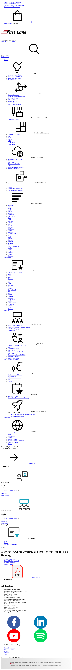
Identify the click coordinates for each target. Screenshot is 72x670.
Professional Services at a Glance (17, 345)
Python (10, 187)
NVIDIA (10, 243)
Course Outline (8, 564)
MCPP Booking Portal (17, 416)
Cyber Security (12, 350)
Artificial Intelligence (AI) (15, 159)
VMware (10, 256)
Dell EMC (11, 227)
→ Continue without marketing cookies (51, 665)
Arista (9, 207)
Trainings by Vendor (13, 95)
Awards (10, 434)
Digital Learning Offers (14, 104)
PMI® (9, 141)
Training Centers (12, 103)
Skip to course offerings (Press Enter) (14, 5)
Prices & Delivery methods (11, 561)
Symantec (10, 252)
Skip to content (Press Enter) (12, 7)
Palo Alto (10, 298)
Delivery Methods (13, 101)
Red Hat (10, 248)
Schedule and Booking (10, 562)
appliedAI (10, 205)
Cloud (9, 161)
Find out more (31, 463)
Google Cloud (12, 233)
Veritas (10, 254)
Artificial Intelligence (13, 348)
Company (7, 417)
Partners (10, 437)
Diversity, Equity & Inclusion (16, 440)
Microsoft (10, 241)
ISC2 (9, 237)
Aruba (9, 208)
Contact (13, 41)
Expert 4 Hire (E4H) (13, 358)
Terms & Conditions (9, 648)
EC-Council (11, 229)
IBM (9, 235)
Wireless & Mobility (13, 168)
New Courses (11, 99)
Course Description (9, 559)
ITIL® (9, 137)
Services (6, 310)
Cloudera (10, 221)
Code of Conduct (12, 439)
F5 (8, 287)
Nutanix (10, 245)
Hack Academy (12, 79)
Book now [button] (4, 493)
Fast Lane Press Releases (15, 375)
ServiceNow (11, 304)
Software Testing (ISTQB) (15, 190)
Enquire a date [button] (5, 495)
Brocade (10, 213)
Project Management (13, 119)
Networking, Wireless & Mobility (17, 355)
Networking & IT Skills (14, 78)
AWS (9, 210)
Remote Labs (11, 330)
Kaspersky (11, 240)
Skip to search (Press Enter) (11, 3)
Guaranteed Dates (13, 98)
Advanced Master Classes (15, 75)
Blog (9, 379)
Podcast (10, 381)
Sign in (6, 654)
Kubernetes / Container (14, 164)
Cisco (9, 218)
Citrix (9, 219)
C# (8, 185)
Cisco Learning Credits (10, 490)
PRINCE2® (11, 142)
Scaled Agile (11, 144)
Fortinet (10, 230)
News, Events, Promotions (11, 359)
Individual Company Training (16, 329)
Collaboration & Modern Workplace (18, 352)
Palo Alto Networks (13, 246)
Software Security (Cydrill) (15, 188)
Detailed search (5, 57)
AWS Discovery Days (14, 396)
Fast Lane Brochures (13, 442)
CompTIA (11, 222)
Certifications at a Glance (15, 272)
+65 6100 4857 (5, 41)
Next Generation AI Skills (15, 76)
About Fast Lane (12, 433)
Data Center (11, 162)
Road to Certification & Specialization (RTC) (23, 414)
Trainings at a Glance (13, 134)
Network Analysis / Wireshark (16, 167)
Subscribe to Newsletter (14, 378)
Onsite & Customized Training (16, 96)
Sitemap (6, 652)
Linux (9, 165)
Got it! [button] (12, 663)
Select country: (8, 23)
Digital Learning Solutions (15, 325)
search (2, 55)
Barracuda (10, 211)
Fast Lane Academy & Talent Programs (19, 327)
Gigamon (10, 232)
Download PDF (35, 577)
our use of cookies (55, 662)
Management (11, 436)
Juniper (10, 238)
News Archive (12, 376)
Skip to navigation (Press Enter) (13, 2)
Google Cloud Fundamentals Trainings (18, 398)
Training (6, 60)
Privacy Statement (9, 649)
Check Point (11, 216)
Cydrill (10, 226)
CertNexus (11, 214)
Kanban (10, 139)
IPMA (9, 136)
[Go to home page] (14, 38)
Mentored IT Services (14, 356)
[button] (16, 23)
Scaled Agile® (12, 302)
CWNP (10, 224)
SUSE (9, 251)
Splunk (10, 249)
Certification (7, 257)
